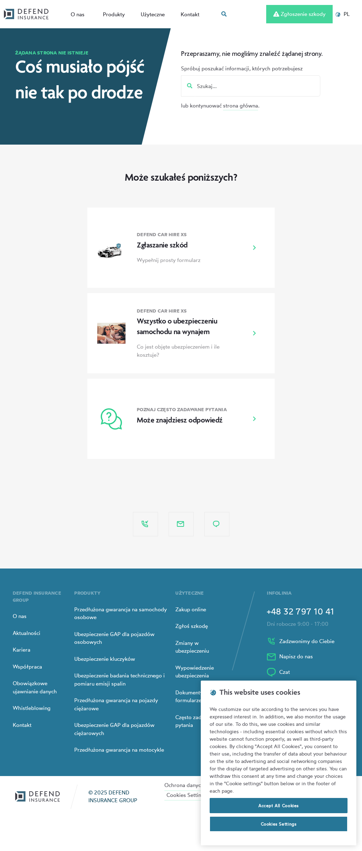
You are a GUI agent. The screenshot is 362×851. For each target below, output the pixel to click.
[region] (278, 763)
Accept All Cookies (278, 805)
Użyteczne (153, 14)
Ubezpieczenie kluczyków (104, 658)
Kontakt (190, 14)
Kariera (21, 649)
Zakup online (190, 609)
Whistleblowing (32, 708)
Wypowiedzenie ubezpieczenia (194, 671)
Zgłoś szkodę (191, 626)
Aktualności (26, 633)
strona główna (240, 105)
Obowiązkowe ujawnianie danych (35, 687)
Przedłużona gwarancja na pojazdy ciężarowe (116, 704)
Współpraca (27, 666)
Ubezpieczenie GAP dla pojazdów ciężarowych (114, 729)
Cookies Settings (187, 795)
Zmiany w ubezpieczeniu (192, 647)
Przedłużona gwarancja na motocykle (119, 749)
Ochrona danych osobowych (198, 785)
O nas (77, 14)
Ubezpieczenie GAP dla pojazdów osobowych (114, 638)
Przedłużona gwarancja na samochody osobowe (120, 613)
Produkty (114, 14)
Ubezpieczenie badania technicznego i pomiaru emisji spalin (119, 679)
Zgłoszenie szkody (302, 14)
